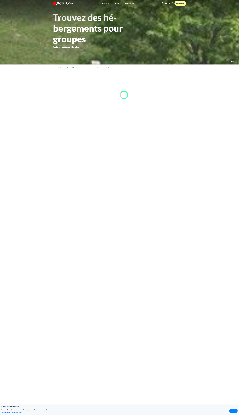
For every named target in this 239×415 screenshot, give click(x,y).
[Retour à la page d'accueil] (63, 3)
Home (54, 68)
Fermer (233, 411)
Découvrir (117, 3)
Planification (129, 3)
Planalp (235, 62)
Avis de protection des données (11, 412)
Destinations (105, 3)
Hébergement (69, 68)
